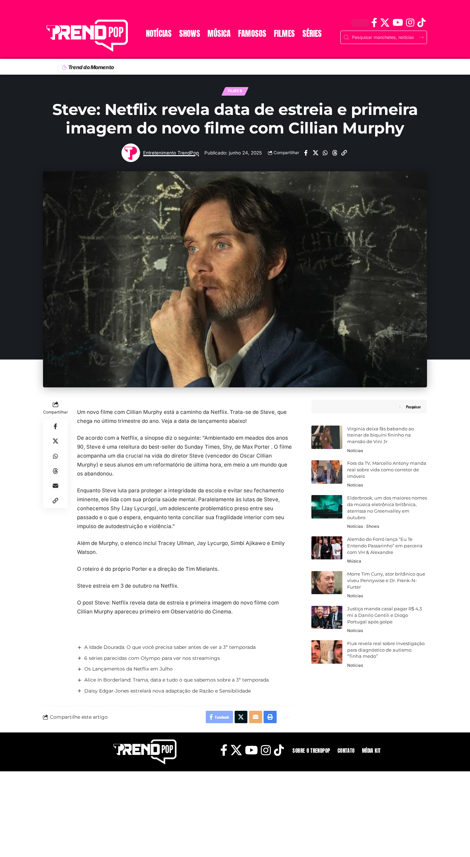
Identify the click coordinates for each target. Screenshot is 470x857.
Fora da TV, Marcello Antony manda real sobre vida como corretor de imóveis (386, 470)
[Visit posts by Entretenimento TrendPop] (130, 152)
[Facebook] (374, 23)
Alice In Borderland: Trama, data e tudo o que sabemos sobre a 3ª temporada (176, 680)
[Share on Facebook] (305, 153)
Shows (372, 526)
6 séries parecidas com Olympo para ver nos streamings (152, 658)
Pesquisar (413, 406)
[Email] (55, 486)
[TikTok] (421, 23)
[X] (384, 23)
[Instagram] (410, 23)
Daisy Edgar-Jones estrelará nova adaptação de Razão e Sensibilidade (167, 691)
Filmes (235, 91)
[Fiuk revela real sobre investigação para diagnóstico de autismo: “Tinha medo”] (326, 652)
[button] (344, 153)
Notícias (355, 450)
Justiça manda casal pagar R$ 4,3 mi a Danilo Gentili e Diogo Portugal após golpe (384, 615)
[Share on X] (315, 153)
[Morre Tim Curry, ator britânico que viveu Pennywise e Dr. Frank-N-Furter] (326, 582)
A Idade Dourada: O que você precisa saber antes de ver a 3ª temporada (170, 647)
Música (354, 561)
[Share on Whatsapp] (325, 153)
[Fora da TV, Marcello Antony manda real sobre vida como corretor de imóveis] (326, 472)
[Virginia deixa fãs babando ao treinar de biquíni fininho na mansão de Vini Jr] (326, 437)
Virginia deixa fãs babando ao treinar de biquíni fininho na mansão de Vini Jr (380, 435)
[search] (51, 12)
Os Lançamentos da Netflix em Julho (128, 669)
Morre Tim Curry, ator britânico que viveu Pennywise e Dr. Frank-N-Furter (386, 580)
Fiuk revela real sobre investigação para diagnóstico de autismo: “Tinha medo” (386, 650)
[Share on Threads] (334, 153)
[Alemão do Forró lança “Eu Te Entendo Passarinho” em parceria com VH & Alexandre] (326, 548)
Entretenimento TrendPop (171, 153)
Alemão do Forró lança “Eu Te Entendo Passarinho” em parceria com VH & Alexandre (385, 546)
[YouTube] (397, 23)
